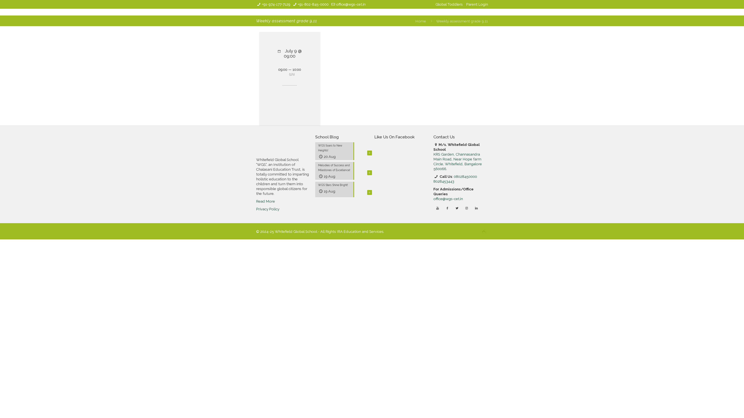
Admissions (379, 20)
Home (420, 48)
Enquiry (475, 20)
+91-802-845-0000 (313, 4)
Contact (457, 20)
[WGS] (280, 20)
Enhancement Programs (410, 20)
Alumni (439, 20)
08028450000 (465, 204)
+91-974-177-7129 (276, 4)
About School (313, 20)
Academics (337, 20)
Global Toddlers (449, 4)
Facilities (358, 20)
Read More (265, 228)
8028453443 (443, 208)
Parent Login (477, 4)
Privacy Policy (267, 236)
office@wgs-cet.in (351, 4)
